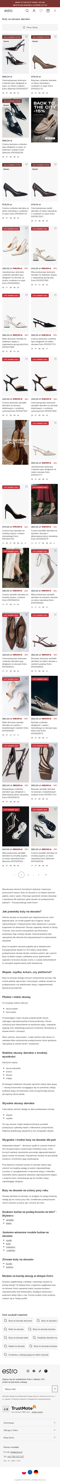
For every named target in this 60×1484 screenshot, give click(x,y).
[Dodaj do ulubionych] (26, 36)
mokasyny (10, 1246)
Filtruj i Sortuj (32, 27)
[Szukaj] (27, 10)
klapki (8, 1223)
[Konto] (34, 10)
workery (9, 1266)
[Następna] (46, 875)
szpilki (9, 1240)
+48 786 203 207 (15, 1456)
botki (8, 1243)
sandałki (10, 1219)
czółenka (11, 1250)
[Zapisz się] (55, 1388)
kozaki (9, 1263)
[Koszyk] (48, 10)
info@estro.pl (16, 1451)
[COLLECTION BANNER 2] (44, 120)
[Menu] (54, 10)
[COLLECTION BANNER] (15, 442)
